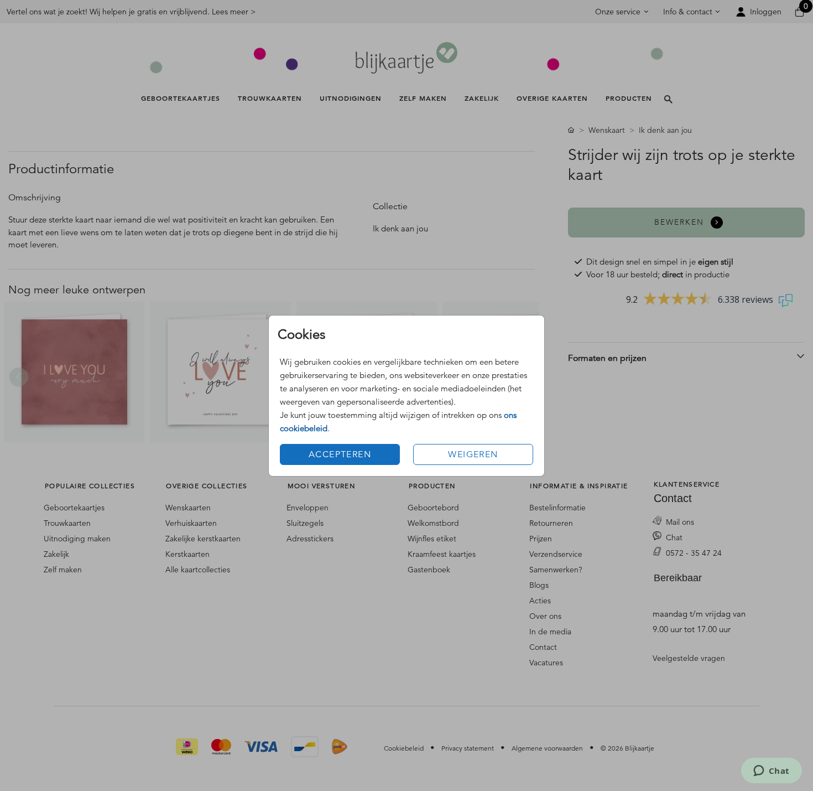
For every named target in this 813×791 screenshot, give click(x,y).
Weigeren (473, 454)
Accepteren (340, 454)
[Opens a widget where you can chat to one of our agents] (771, 771)
